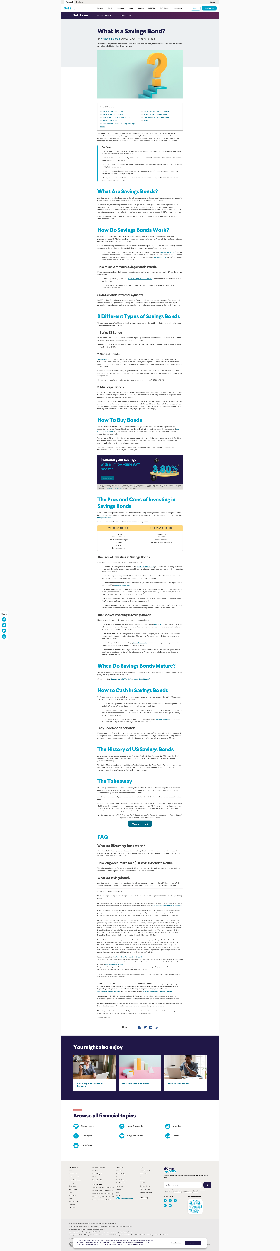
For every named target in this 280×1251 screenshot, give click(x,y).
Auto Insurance (73, 1189)
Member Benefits (121, 1183)
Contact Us (119, 1186)
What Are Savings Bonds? (113, 111)
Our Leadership (120, 1174)
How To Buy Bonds (110, 120)
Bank (70, 1171)
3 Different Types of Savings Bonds (116, 117)
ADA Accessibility (145, 1189)
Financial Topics (97, 1174)
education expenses (122, 585)
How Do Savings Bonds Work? (115, 114)
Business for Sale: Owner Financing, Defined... (104, 1193)
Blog (117, 1192)
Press (118, 1177)
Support (213, 2)
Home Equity (72, 1186)
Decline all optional (175, 1243)
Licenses (142, 1180)
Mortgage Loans (73, 1183)
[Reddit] (156, 1027)
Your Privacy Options (126, 1198)
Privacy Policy (178, 1192)
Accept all (193, 1243)
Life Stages (95, 1177)
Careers (118, 1189)
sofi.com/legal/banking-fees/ (114, 964)
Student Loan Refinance (75, 1177)
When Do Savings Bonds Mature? (157, 111)
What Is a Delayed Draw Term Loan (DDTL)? (104, 1197)
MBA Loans (72, 1204)
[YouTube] (170, 1205)
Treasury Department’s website (140, 279)
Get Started (209, 8)
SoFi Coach (72, 1207)
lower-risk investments (145, 567)
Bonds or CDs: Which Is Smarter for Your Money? (130, 679)
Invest (70, 1192)
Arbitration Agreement (191, 1192)
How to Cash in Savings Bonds (155, 114)
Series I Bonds (102, 359)
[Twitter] (145, 1027)
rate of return (159, 624)
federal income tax (140, 643)
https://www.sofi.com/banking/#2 (114, 488)
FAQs (118, 1195)
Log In (195, 8)
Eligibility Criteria (145, 1186)
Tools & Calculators (98, 1180)
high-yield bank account (106, 518)
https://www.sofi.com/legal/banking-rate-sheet (167, 905)
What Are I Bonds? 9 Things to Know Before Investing (104, 1190)
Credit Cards (72, 1195)
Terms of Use (144, 1174)
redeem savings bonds (164, 719)
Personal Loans (73, 1174)
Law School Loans (74, 1201)
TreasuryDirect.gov (166, 252)
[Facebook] (139, 1027)
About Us (119, 1171)
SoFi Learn (95, 1171)
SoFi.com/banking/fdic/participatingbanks (157, 991)
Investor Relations (121, 1180)
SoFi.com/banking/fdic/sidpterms (108, 991)
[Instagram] (165, 1205)
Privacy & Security (145, 1171)
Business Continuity (146, 1192)
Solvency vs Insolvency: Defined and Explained (104, 1200)
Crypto (71, 1198)
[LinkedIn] (150, 1027)
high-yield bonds (159, 257)
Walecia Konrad (110, 38)
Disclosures (143, 1177)
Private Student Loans (75, 1180)
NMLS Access (144, 1183)
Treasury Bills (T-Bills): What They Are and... (104, 1187)
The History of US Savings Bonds (156, 117)
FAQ (146, 120)
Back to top (144, 1198)
